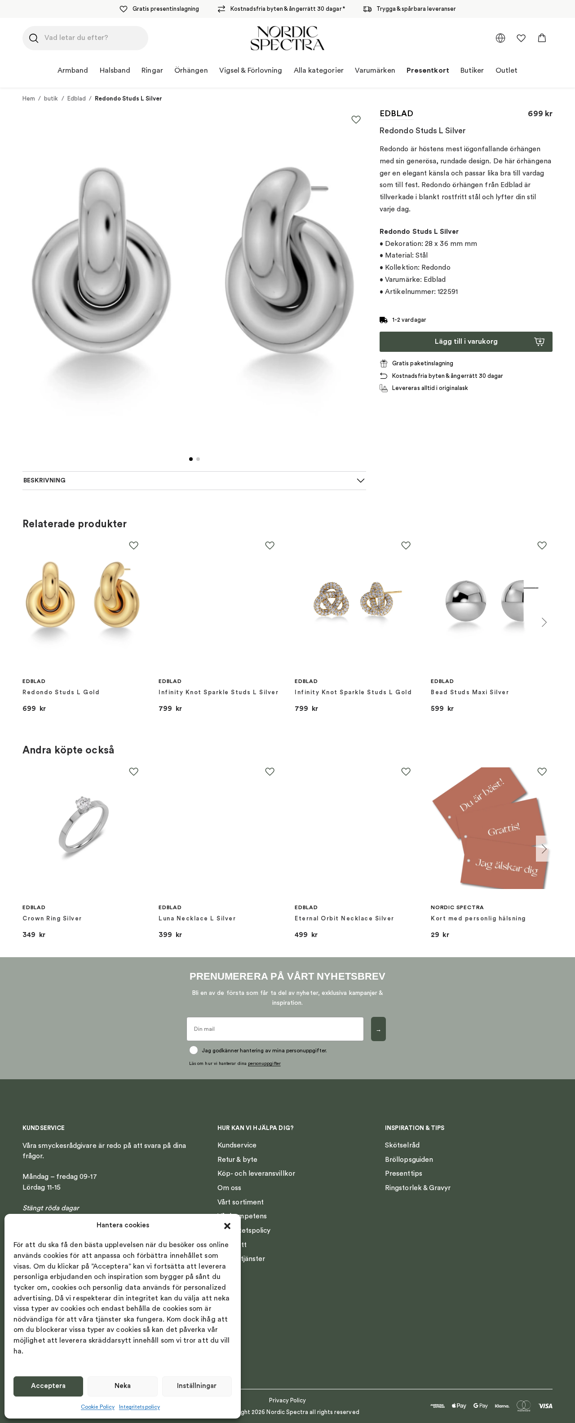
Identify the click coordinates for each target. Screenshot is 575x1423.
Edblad (76, 98)
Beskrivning (44, 480)
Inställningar (197, 1386)
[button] (227, 1226)
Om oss (229, 1187)
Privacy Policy (287, 1400)
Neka (123, 1386)
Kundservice (237, 1145)
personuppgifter (264, 1063)
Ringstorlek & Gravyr (418, 1187)
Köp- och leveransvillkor (256, 1173)
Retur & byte (237, 1159)
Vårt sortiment (240, 1202)
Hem (28, 98)
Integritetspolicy (139, 1407)
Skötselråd (402, 1145)
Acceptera (48, 1386)
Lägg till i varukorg (466, 341)
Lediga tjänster (241, 1258)
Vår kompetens (242, 1216)
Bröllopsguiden (409, 1159)
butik (51, 98)
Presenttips (403, 1173)
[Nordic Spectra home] (288, 38)
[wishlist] (521, 38)
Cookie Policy (98, 1407)
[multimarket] (500, 38)
